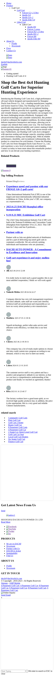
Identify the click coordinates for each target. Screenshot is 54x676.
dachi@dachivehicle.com (11, 62)
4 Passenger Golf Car (17, 430)
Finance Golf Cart (15, 441)
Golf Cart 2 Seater (15, 422)
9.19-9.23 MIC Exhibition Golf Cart (25, 215)
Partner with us (14, 232)
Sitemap (4, 583)
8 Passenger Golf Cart (37, 588)
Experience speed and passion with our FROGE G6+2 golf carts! (27, 188)
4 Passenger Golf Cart (10, 585)
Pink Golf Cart (14, 420)
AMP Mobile (14, 583)
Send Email (6, 595)
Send (3, 511)
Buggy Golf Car (15, 425)
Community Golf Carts (17, 418)
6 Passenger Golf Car (18, 588)
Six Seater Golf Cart (16, 439)
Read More (11, 166)
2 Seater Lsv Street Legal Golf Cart (22, 432)
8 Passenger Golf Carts (17, 427)
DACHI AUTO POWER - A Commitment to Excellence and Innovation (28, 251)
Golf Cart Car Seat (16, 434)
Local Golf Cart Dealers (18, 437)
